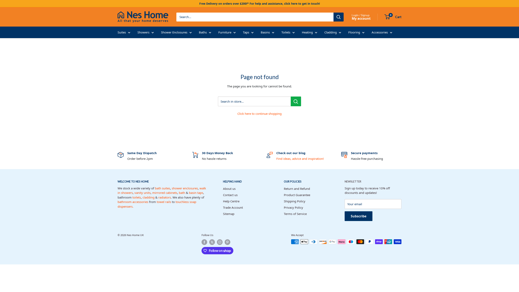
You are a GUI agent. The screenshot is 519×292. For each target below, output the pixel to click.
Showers (143, 32)
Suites (122, 32)
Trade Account (233, 207)
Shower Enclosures (174, 32)
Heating (307, 32)
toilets (136, 197)
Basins (265, 32)
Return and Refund (297, 189)
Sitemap (228, 214)
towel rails (164, 202)
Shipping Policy (294, 201)
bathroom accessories (133, 202)
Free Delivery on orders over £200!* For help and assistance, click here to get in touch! (259, 3)
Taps (246, 32)
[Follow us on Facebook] (204, 242)
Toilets (285, 32)
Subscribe (358, 216)
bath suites (162, 188)
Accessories (380, 32)
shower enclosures (185, 188)
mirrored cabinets (164, 193)
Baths (203, 32)
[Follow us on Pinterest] (227, 242)
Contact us (230, 195)
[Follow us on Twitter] (212, 242)
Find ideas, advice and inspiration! (300, 159)
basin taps (196, 193)
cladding (148, 197)
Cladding (330, 32)
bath (182, 193)
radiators (164, 197)
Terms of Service (295, 214)
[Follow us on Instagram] (220, 242)
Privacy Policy (293, 207)
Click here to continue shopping (259, 114)
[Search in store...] (296, 101)
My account (361, 18)
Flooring (354, 32)
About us (229, 189)
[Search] (338, 17)
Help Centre (231, 201)
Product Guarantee (297, 195)
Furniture (224, 32)
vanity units (142, 193)
